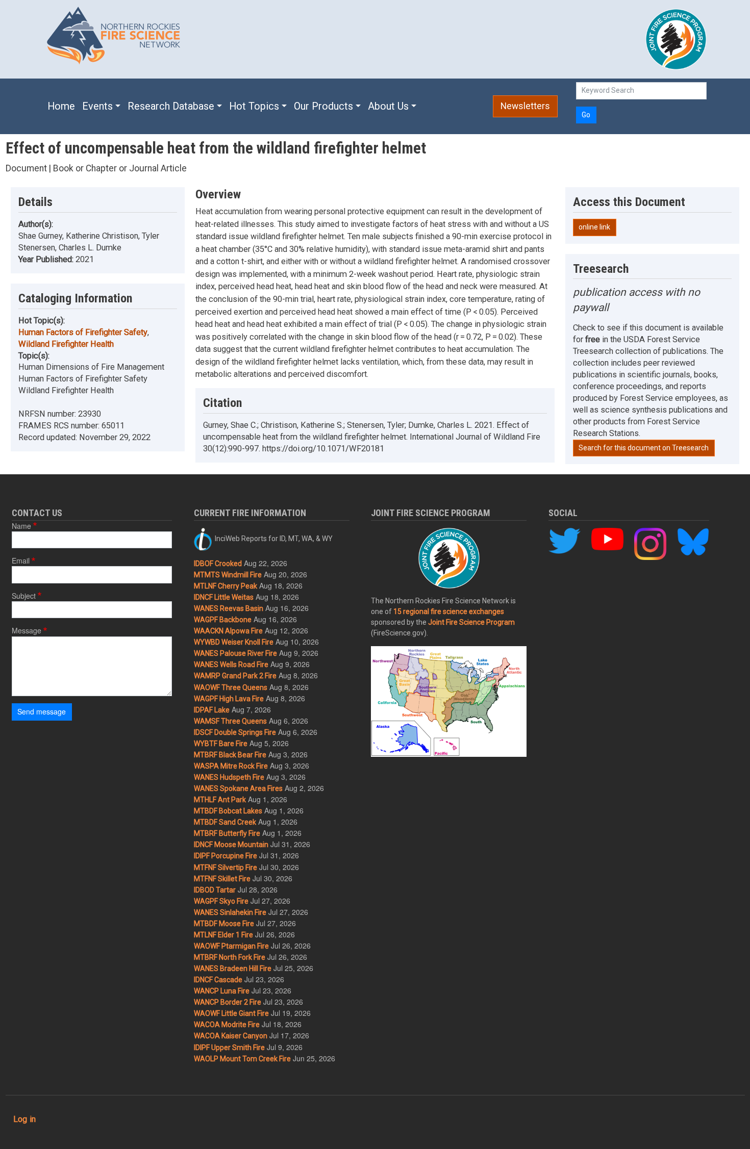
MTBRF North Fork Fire (229, 957)
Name (21, 526)
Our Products (323, 106)
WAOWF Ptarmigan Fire (231, 946)
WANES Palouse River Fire (235, 653)
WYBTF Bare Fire (220, 743)
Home (61, 106)
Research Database (171, 106)
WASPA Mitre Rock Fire (231, 766)
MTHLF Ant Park (220, 800)
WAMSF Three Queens (230, 721)
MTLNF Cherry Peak (225, 586)
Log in (24, 1119)
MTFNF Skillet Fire (222, 879)
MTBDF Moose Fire (224, 924)
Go (586, 115)
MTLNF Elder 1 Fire (223, 935)
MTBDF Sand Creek (225, 822)
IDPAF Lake (212, 710)
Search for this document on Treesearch (644, 448)
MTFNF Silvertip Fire (225, 867)
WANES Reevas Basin (228, 608)
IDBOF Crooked (218, 563)
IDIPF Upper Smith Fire (229, 1047)
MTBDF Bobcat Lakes (228, 811)
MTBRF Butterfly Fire (227, 833)
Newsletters (525, 106)
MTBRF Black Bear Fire (230, 755)
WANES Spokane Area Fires (238, 788)
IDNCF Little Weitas (224, 597)
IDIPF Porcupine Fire (225, 856)
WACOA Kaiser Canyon (230, 1036)
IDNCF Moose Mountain (231, 844)
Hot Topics (254, 106)
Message (26, 630)
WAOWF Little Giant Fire (231, 1013)
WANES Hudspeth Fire (229, 777)
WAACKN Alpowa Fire (228, 631)
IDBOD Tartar (215, 890)
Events (97, 106)
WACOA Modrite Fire (227, 1024)
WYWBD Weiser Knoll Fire (233, 642)
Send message (41, 711)
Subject (24, 596)
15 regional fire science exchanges (448, 611)
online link (594, 227)
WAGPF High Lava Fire (229, 699)
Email (21, 560)
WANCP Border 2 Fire (227, 1002)
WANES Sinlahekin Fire (230, 912)
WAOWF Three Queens (230, 687)
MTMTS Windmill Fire (228, 575)
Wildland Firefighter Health (66, 344)
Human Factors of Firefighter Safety (82, 332)
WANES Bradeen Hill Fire (232, 968)
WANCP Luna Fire (221, 991)
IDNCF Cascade (218, 980)
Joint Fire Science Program (471, 622)
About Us (388, 106)
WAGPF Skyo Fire (221, 901)
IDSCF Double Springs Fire (235, 732)
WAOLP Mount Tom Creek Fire (242, 1059)
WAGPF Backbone (223, 620)
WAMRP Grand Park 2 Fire (235, 676)
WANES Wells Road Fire (231, 664)
